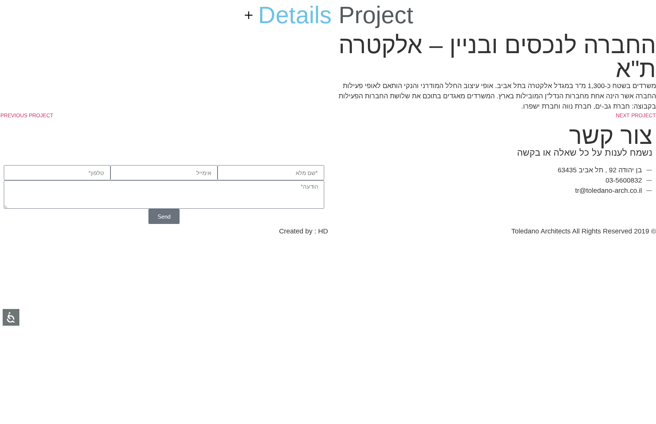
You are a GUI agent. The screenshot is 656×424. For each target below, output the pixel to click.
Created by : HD (303, 231)
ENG (629, 17)
